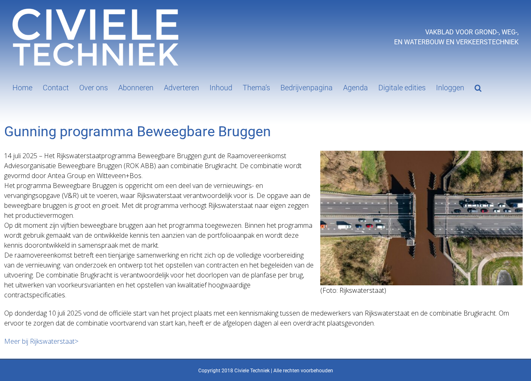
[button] (478, 87)
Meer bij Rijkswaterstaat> (41, 341)
